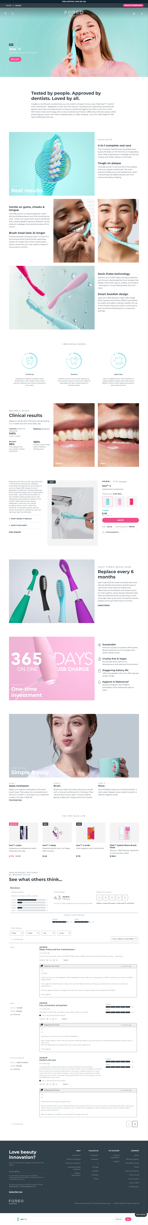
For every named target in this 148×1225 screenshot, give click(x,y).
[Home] (74, 14)
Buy (128, 1219)
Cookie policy (134, 1187)
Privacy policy (133, 1179)
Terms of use (134, 1175)
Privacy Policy (13, 1186)
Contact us (76, 1155)
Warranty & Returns (73, 1163)
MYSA (137, 1167)
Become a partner (132, 1171)
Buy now (15, 59)
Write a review (123, 481)
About (136, 1155)
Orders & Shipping (74, 1159)
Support (116, 1161)
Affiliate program (132, 1159)
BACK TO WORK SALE (133, 5)
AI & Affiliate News (132, 1163)
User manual (15, 532)
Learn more (104, 605)
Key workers (134, 1183)
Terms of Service (26, 1186)
